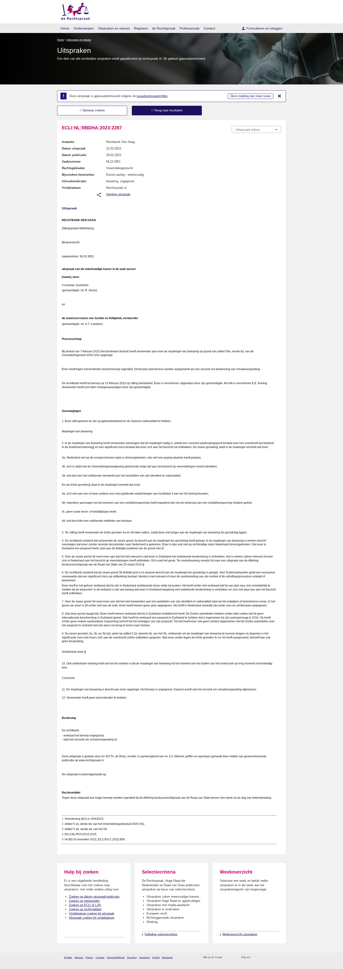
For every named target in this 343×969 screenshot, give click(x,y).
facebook (260, 957)
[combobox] (256, 129)
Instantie (68, 142)
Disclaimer (167, 957)
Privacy (89, 957)
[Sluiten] (279, 96)
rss (226, 957)
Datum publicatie (74, 155)
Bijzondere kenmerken (78, 174)
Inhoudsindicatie (74, 181)
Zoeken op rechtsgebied (85, 909)
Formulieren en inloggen (264, 28)
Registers (141, 28)
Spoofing (132, 957)
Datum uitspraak (73, 148)
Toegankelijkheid (116, 957)
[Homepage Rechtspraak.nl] (73, 10)
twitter (254, 957)
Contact (209, 28)
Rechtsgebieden (73, 168)
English (68, 957)
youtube (278, 957)
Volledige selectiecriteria (160, 934)
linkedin (272, 957)
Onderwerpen (84, 28)
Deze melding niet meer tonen (250, 96)
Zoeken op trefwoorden (84, 901)
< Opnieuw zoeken (92, 110)
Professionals (190, 28)
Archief (156, 957)
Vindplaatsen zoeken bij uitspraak (91, 913)
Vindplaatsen (71, 187)
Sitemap (78, 957)
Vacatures (144, 957)
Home (64, 28)
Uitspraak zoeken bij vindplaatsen (91, 917)
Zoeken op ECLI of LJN (85, 905)
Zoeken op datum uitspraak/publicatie (94, 896)
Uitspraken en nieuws (114, 28)
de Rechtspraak (163, 28)
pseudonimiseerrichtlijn (152, 96)
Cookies (100, 957)
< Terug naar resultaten (166, 110)
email (232, 957)
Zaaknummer (71, 161)
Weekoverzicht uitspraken (239, 934)
